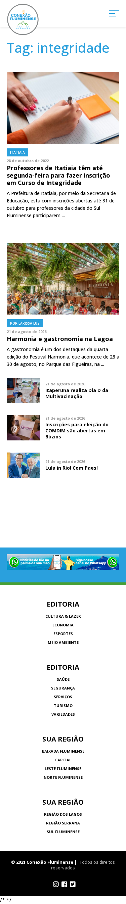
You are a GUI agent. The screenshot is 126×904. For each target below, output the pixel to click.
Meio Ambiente (63, 642)
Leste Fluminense (63, 768)
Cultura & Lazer (63, 616)
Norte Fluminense (63, 777)
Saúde (63, 679)
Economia (63, 624)
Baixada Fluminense (63, 751)
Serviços (63, 696)
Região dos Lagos (63, 814)
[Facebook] (64, 884)
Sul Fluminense (63, 831)
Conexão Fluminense (23, 19)
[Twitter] (73, 884)
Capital (63, 759)
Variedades (63, 714)
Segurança (63, 688)
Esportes (63, 633)
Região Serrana (63, 822)
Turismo (63, 705)
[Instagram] (56, 884)
